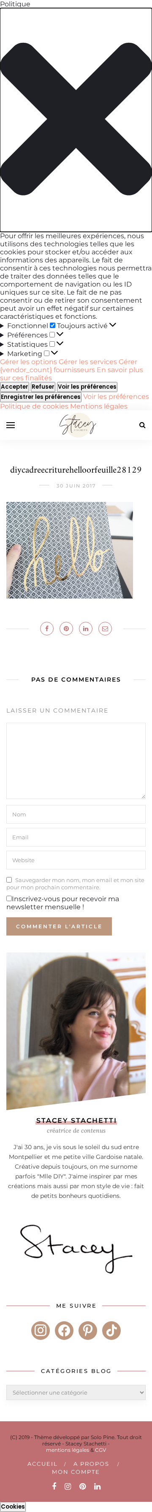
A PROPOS (91, 1463)
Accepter (14, 387)
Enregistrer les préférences (41, 397)
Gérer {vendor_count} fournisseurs (68, 366)
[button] (76, 120)
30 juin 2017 (76, 486)
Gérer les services (88, 362)
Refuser (43, 387)
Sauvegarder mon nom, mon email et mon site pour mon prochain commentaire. (75, 883)
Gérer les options (28, 362)
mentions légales (67, 1450)
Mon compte (76, 1471)
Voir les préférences (87, 387)
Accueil (42, 1463)
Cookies (13, 1507)
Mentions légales (99, 406)
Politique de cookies (35, 406)
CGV (100, 1450)
